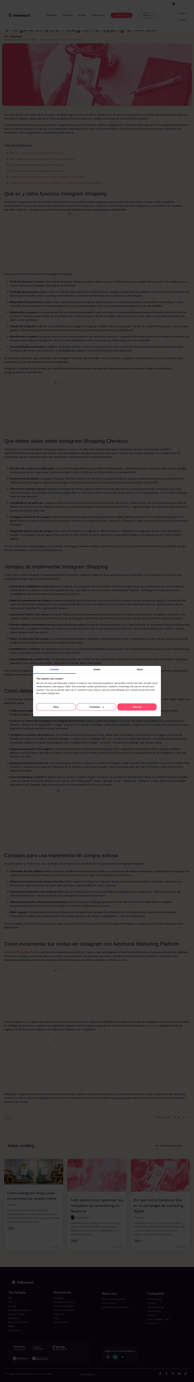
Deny (56, 707)
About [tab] (140, 669)
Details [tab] (97, 669)
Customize (95, 707)
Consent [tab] (54, 669)
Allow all (137, 707)
